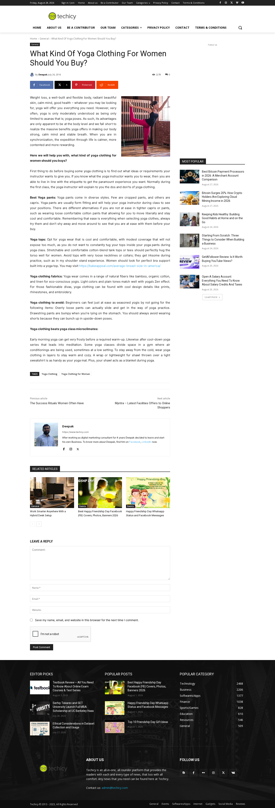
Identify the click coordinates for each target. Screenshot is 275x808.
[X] (231, 3)
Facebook (135, 441)
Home (33, 38)
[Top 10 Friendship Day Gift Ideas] (114, 727)
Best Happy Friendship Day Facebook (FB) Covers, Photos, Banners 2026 (147, 686)
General (44, 38)
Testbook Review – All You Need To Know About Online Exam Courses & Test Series (73, 686)
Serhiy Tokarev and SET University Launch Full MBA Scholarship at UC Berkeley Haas (73, 706)
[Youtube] (242, 3)
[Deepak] (32, 75)
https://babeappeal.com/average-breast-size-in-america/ (119, 266)
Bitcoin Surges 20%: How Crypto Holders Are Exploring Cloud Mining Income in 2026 (222, 196)
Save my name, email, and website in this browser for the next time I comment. (87, 620)
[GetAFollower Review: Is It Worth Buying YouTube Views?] (189, 262)
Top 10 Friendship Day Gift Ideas (148, 722)
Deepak (42, 74)
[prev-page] (32, 524)
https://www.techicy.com (75, 432)
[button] (240, 27)
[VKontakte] (233, 773)
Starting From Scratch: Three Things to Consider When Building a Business (223, 239)
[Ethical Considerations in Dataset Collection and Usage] (40, 728)
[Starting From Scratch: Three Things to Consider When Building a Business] (189, 240)
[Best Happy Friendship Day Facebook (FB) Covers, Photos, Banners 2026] (100, 492)
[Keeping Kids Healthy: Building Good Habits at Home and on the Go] (189, 219)
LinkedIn (146, 441)
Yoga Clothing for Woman (75, 373)
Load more (211, 297)
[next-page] (38, 524)
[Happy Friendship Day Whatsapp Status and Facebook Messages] (148, 492)
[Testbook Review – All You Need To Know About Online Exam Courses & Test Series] (40, 687)
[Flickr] (203, 773)
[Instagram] (226, 3)
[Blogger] (184, 773)
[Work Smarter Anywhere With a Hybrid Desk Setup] (52, 492)
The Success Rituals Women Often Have (57, 403)
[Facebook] (220, 3)
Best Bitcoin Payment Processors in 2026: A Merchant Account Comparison (223, 175)
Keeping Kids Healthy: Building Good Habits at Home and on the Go (222, 218)
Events (82, 506)
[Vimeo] (237, 3)
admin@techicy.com (115, 788)
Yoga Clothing (49, 373)
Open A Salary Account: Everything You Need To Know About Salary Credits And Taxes (222, 280)
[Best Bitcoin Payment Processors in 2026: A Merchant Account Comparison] (189, 176)
